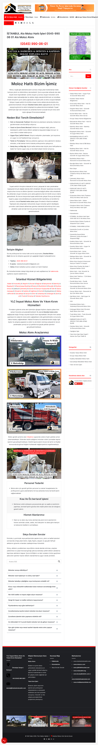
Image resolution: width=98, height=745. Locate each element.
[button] (34, 570)
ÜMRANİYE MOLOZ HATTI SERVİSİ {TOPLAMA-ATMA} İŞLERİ (78, 321)
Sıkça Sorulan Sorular (58, 667)
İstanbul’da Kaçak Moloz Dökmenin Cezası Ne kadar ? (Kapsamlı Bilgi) (79, 236)
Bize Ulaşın (32, 17)
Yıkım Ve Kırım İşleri (76, 364)
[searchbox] (34, 561)
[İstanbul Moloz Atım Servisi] (18, 8)
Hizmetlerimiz (63, 17)
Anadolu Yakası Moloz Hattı (78, 353)
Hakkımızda (48, 17)
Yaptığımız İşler (74, 331)
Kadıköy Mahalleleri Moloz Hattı (79, 358)
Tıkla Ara (8, 23)
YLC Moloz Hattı (14, 17)
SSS (72, 17)
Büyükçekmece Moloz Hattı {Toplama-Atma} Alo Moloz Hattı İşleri (80, 173)
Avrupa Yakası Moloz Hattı (78, 356)
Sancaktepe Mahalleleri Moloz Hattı (81, 361)
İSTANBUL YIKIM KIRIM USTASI (80, 226)
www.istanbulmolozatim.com (82, 661)
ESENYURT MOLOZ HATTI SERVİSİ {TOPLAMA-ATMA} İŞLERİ (78, 190)
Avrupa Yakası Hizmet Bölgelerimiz (80, 118)
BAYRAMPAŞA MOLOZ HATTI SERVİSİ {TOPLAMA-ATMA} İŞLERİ (79, 138)
